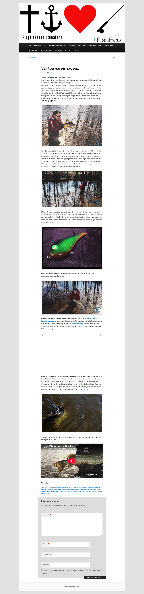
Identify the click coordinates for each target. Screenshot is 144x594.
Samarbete (58, 50)
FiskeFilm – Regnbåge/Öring (57, 46)
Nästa (114, 57)
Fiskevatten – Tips (40, 46)
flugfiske (62, 489)
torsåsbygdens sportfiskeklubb (59, 491)
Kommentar (47, 514)
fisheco (76, 488)
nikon (98, 489)
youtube (82, 491)
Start (29, 46)
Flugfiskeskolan (32, 50)
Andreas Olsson (91, 491)
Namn (46, 543)
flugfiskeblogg (70, 489)
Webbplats (46, 565)
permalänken (45, 493)
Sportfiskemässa (78, 323)
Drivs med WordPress (72, 587)
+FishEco (76, 50)
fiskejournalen (83, 488)
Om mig (67, 50)
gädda (64, 488)
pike (42, 491)
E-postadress (47, 554)
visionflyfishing (74, 491)
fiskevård (91, 488)
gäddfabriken (83, 489)
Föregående (31, 57)
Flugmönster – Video (95, 46)
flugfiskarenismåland (53, 489)
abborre (59, 488)
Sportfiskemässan (46, 50)
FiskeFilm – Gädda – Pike (77, 46)
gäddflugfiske (92, 489)
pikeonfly (47, 491)
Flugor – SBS (109, 46)
